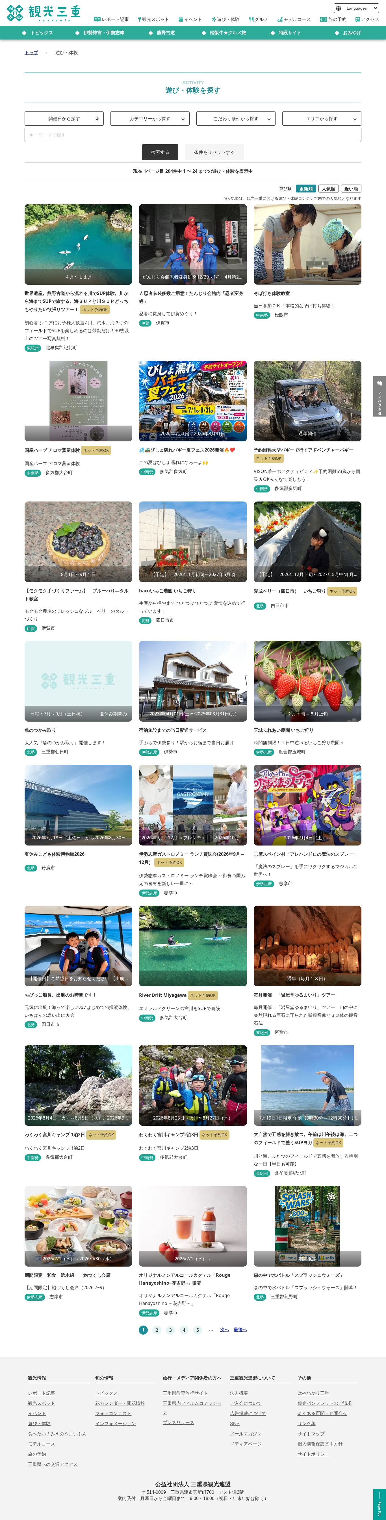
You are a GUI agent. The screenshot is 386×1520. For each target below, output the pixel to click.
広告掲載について (248, 1413)
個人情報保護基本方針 (320, 1444)
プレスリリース (178, 1422)
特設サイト (290, 32)
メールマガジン (246, 1433)
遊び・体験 (39, 1423)
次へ (224, 1329)
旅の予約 (37, 1454)
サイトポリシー (313, 1454)
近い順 (351, 189)
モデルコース (41, 1444)
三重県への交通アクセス (53, 1464)
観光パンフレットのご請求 (325, 1403)
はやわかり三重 (313, 1393)
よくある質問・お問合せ (322, 1413)
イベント (37, 1413)
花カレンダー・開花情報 (120, 1403)
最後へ (240, 1329)
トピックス (42, 32)
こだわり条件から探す (236, 118)
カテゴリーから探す (150, 118)
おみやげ (352, 32)
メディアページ (246, 1444)
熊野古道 (166, 32)
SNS (235, 1423)
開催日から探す (64, 118)
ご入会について (246, 1403)
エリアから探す (322, 118)
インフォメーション (115, 1423)
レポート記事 (41, 1393)
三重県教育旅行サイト (185, 1393)
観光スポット (41, 1403)
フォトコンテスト (113, 1413)
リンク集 (307, 1423)
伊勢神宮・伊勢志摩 (104, 32)
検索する (160, 152)
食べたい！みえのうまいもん (57, 1433)
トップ (31, 52)
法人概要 (239, 1393)
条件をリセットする (214, 152)
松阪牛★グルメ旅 (228, 32)
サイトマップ (311, 1433)
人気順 (328, 189)
